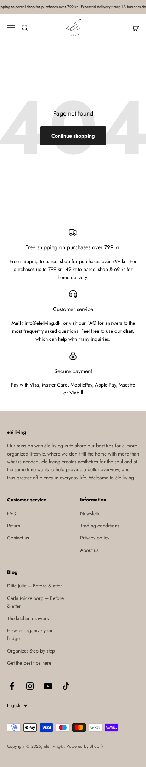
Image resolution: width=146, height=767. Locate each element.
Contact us (18, 537)
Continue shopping (73, 135)
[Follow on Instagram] (30, 686)
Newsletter (91, 513)
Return (13, 525)
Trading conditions (99, 525)
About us (89, 550)
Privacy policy (95, 537)
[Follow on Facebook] (12, 686)
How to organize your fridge (30, 634)
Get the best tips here (29, 662)
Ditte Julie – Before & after (34, 585)
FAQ (91, 322)
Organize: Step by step (31, 650)
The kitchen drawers (28, 618)
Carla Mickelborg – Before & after (35, 602)
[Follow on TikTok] (66, 686)
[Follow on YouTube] (48, 686)
